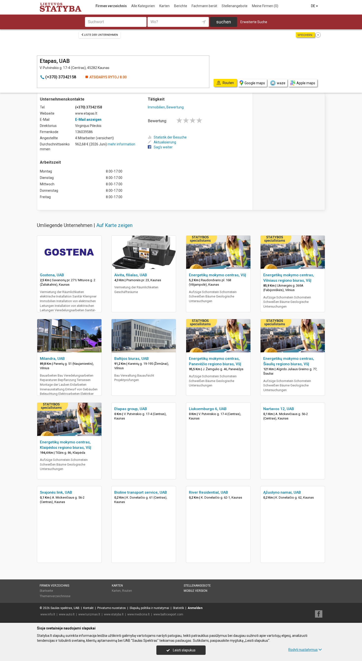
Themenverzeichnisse (55, 596)
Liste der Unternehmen (101, 34)
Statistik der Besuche (170, 137)
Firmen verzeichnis (111, 6)
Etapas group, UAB (130, 409)
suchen (223, 21)
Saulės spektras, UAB (65, 608)
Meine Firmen (265, 6)
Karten (164, 6)
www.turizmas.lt (89, 614)
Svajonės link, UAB (56, 492)
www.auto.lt (67, 614)
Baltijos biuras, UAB (131, 358)
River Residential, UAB (208, 492)
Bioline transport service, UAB (140, 492)
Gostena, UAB (52, 275)
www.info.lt (47, 614)
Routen (127, 590)
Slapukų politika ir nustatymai (149, 608)
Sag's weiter (163, 147)
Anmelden (195, 608)
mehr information (121, 144)
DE (313, 6)
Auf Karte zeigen (114, 225)
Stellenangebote (234, 6)
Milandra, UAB (52, 358)
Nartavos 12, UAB (278, 409)
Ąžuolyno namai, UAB (282, 492)
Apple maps (305, 83)
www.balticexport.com (168, 614)
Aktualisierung (165, 142)
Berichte (180, 6)
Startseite (46, 590)
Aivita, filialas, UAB (130, 275)
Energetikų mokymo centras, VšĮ (217, 275)
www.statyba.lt (114, 614)
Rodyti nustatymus (303, 650)
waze (281, 83)
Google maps (255, 83)
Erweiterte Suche (253, 22)
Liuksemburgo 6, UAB (208, 409)
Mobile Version (195, 590)
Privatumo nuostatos (111, 608)
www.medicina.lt (138, 614)
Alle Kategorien (143, 6)
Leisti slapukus (184, 650)
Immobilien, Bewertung (166, 107)
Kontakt (88, 608)
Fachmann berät (204, 6)
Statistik (178, 608)
